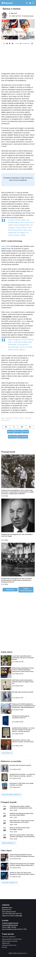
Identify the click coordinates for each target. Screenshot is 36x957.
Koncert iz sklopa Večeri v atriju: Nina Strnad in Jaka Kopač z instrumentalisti (22, 835)
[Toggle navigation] (26, 3)
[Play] (9, 43)
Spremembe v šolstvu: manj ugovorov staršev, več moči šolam (23, 741)
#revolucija (9, 418)
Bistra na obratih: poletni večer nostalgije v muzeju (20, 828)
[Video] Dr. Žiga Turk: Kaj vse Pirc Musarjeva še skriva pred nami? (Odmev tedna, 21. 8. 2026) (22, 873)
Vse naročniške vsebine (10, 794)
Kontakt (4, 947)
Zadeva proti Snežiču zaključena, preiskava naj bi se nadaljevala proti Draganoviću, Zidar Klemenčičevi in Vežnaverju (23, 705)
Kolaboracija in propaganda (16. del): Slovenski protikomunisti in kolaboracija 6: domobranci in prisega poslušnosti (16, 580)
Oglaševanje (6, 943)
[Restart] (4, 43)
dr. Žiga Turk (13, 13)
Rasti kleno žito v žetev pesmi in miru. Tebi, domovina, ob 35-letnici (22, 821)
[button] (33, 3)
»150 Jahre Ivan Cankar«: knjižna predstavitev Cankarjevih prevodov (21, 807)
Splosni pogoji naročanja (9, 941)
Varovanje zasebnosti (8, 936)
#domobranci (5, 420)
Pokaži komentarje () (26, 589)
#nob (3, 418)
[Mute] (21, 43)
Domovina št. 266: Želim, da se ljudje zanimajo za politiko (21, 784)
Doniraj (25, 431)
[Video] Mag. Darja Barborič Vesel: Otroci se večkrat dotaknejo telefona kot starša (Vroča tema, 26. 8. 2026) (23, 669)
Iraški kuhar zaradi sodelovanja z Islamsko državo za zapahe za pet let (23, 681)
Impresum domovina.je (9, 945)
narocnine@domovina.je (10, 925)
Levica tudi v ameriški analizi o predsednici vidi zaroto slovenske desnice (23, 657)
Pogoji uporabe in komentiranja (12, 939)
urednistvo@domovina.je (10, 923)
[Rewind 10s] (7, 43)
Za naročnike (22, 436)
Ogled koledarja (7, 843)
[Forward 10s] (12, 43)
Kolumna (6, 20)
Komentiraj (10, 589)
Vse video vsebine (8, 882)
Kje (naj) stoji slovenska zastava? (22, 692)
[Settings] (32, 43)
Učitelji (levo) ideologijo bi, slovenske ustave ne (21, 717)
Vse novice (12, 436)
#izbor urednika (19, 418)
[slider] (14, 43)
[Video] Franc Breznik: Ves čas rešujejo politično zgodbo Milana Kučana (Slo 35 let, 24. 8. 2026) (22, 864)
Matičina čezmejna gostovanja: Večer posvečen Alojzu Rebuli (21, 814)
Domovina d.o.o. (7, 907)
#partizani (28, 418)
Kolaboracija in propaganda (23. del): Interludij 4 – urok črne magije (17, 535)
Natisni (10, 431)
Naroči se (18, 431)
